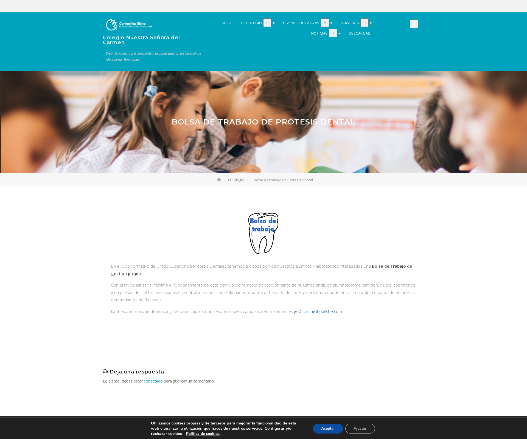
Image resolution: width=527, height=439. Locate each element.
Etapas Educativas (396, 6)
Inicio (379, 6)
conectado (153, 381)
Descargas (420, 6)
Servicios (404, 6)
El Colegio (387, 6)
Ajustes (360, 428)
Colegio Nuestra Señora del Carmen (141, 40)
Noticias (412, 6)
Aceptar (328, 428)
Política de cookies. (203, 433)
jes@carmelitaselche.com (318, 311)
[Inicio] (219, 179)
